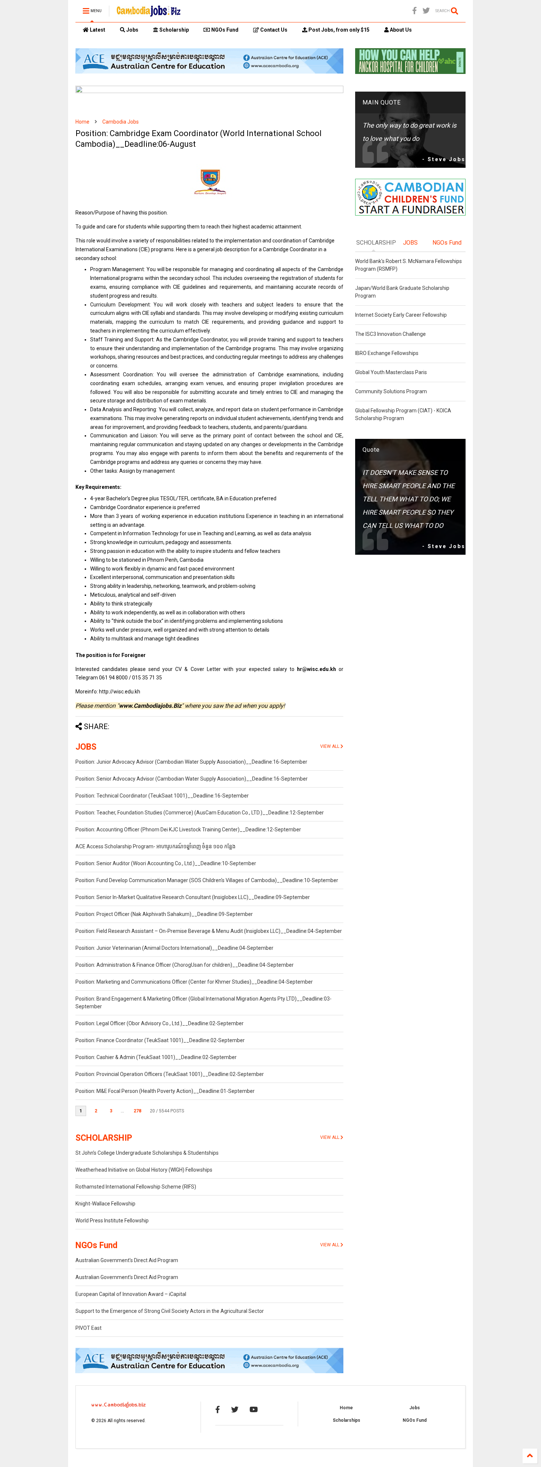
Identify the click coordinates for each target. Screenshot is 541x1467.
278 (137, 1110)
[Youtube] (254, 1409)
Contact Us (273, 30)
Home (82, 122)
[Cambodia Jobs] (148, 13)
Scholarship (173, 30)
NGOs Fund (224, 30)
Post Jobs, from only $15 (338, 30)
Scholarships (346, 1420)
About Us (400, 30)
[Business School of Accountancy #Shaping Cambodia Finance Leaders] (209, 91)
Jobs (131, 30)
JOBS (85, 747)
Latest (97, 30)
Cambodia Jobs (120, 122)
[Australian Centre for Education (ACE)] (209, 72)
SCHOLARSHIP (103, 1138)
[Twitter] (426, 11)
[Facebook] (414, 11)
